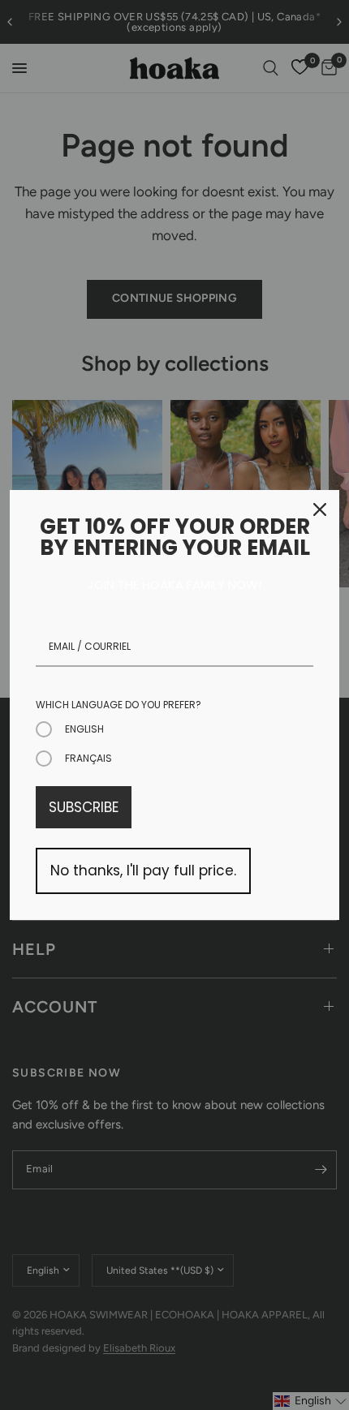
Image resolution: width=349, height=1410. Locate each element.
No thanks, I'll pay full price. (143, 870)
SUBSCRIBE (83, 807)
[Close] (319, 509)
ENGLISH (84, 729)
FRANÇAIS (88, 758)
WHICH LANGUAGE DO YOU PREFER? (118, 704)
